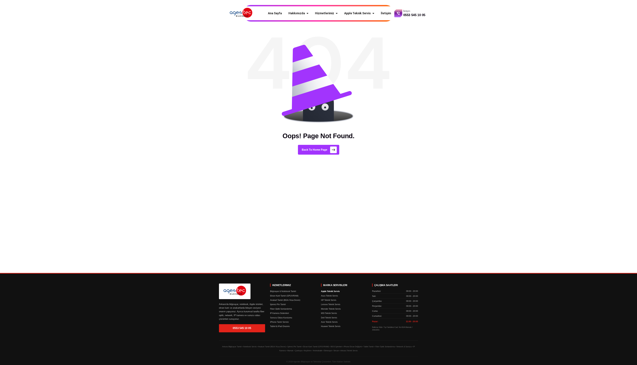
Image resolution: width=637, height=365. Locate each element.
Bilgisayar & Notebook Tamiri (283, 291)
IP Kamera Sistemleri (279, 313)
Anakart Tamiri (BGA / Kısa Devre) (285, 300)
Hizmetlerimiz (324, 13)
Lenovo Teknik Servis (330, 304)
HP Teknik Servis (328, 300)
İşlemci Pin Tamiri (278, 304)
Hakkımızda (296, 13)
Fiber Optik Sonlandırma (281, 309)
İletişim (386, 13)
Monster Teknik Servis (331, 309)
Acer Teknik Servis (329, 322)
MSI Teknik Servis (329, 313)
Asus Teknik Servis (329, 296)
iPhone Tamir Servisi (279, 322)
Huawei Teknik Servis (330, 326)
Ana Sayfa (275, 13)
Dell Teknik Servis (329, 318)
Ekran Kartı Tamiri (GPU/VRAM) (284, 296)
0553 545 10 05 (242, 328)
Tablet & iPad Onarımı (280, 326)
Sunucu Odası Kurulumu (281, 318)
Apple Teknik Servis (357, 13)
